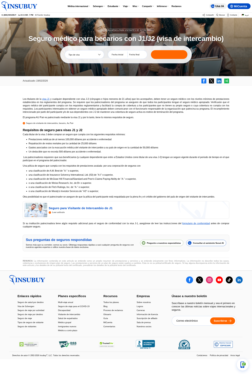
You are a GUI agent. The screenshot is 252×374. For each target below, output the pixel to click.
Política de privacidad (219, 355)
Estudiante (113, 6)
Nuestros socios (144, 326)
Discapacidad (64, 311)
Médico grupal (64, 323)
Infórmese (162, 6)
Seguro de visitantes (27, 326)
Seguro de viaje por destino (30, 315)
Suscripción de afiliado (147, 319)
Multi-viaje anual (65, 302)
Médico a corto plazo (67, 330)
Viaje (125, 6)
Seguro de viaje (25, 319)
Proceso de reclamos (113, 311)
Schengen (98, 6)
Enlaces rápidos (29, 296)
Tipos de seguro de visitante (30, 323)
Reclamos (176, 6)
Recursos (110, 296)
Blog (105, 306)
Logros (140, 306)
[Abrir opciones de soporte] (243, 364)
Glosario (107, 315)
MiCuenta (107, 323)
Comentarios (109, 326)
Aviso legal (235, 355)
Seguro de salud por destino (31, 302)
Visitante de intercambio (69, 315)
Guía (105, 319)
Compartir (147, 6)
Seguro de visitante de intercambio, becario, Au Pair (50, 123)
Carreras (141, 311)
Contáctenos (202, 355)
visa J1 (46, 99)
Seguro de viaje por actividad (31, 311)
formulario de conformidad (196, 223)
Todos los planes (111, 302)
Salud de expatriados (68, 319)
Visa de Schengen (26, 306)
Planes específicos (72, 296)
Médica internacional (78, 6)
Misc (135, 6)
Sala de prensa (144, 323)
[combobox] (84, 54)
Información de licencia (147, 315)
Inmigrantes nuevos (67, 327)
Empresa (143, 296)
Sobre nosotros (144, 302)
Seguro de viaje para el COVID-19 (74, 306)
